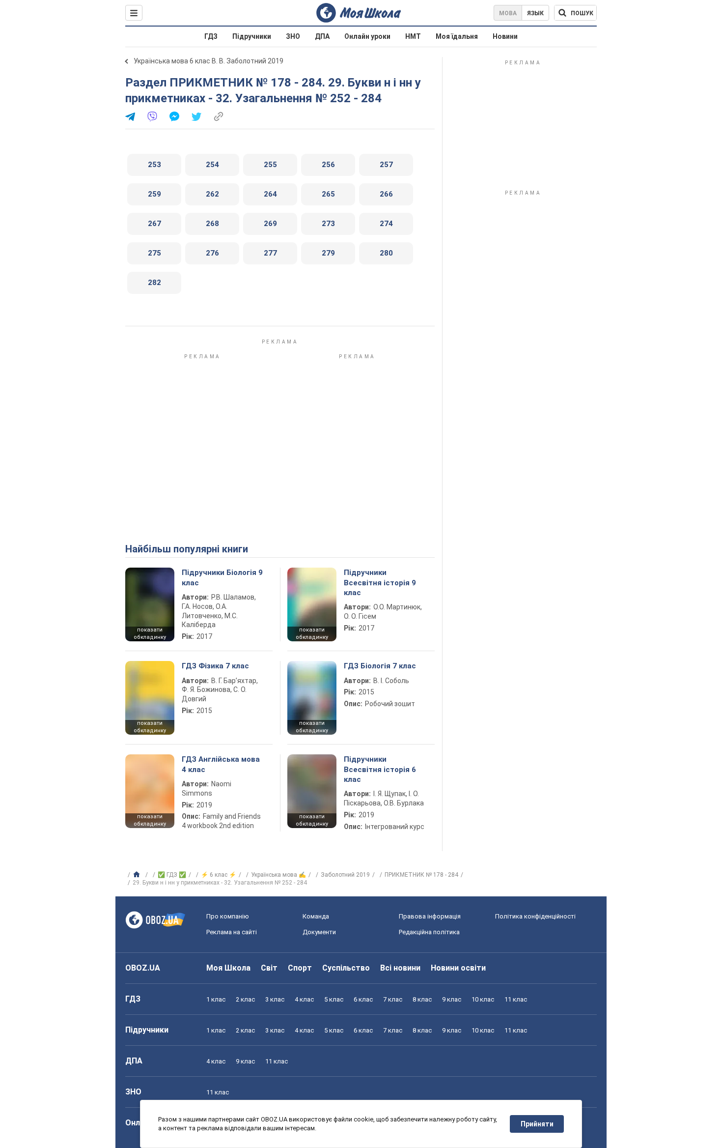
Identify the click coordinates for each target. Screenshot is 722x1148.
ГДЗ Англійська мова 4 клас (221, 764)
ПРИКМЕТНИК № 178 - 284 (421, 874)
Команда (316, 916)
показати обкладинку (150, 633)
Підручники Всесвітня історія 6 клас (380, 769)
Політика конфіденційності (535, 916)
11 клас (515, 999)
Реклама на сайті (231, 932)
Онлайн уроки (367, 36)
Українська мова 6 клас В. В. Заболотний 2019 (208, 61)
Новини (505, 36)
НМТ (413, 36)
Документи (319, 932)
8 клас (422, 999)
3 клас (274, 999)
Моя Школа (228, 968)
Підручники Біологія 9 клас (222, 577)
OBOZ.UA (142, 968)
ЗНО (293, 36)
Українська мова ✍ (278, 874)
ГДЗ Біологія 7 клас (380, 665)
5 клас (333, 999)
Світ (269, 968)
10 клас (483, 999)
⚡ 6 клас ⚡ (218, 874)
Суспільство (346, 968)
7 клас (392, 999)
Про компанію (227, 916)
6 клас (363, 999)
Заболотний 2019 (345, 874)
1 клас (215, 999)
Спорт (300, 968)
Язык (535, 13)
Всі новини (400, 968)
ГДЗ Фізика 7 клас (215, 665)
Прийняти (537, 1124)
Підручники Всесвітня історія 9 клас (380, 582)
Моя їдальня (457, 36)
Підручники (251, 36)
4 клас (304, 999)
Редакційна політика (429, 932)
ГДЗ (211, 36)
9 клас (451, 999)
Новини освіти (458, 968)
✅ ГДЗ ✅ (172, 874)
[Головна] (138, 875)
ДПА (322, 36)
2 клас (245, 999)
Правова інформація (430, 916)
